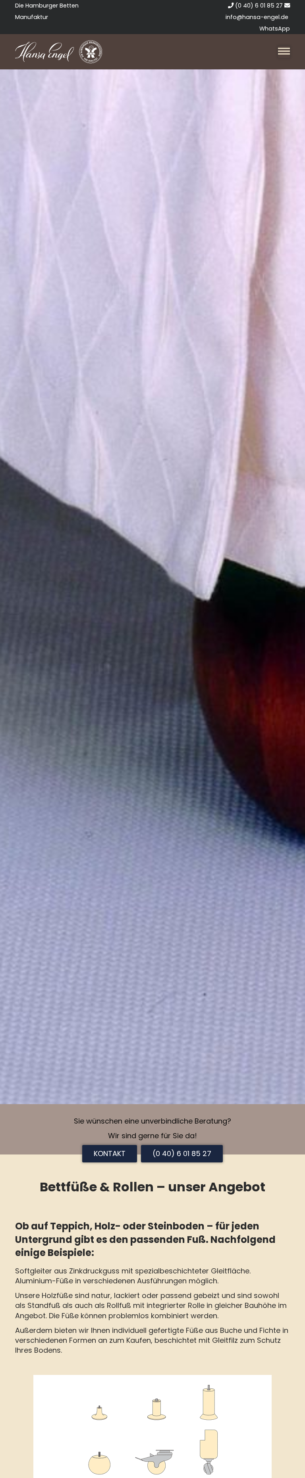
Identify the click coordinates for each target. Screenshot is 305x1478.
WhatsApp (274, 29)
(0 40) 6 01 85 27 (258, 6)
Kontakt (109, 1153)
